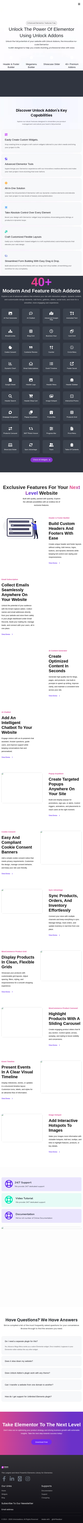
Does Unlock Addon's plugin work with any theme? (27, 1373)
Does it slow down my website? (19, 1361)
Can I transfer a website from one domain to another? (29, 1385)
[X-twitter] (19, 1478)
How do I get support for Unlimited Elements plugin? (28, 1396)
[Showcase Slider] (51, 57)
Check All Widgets (40, 460)
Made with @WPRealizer (52, 1519)
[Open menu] (79, 4)
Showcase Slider (51, 64)
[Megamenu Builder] (31, 57)
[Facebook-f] (4, 1478)
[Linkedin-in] (11, 1478)
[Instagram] (27, 1478)
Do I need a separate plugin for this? (21, 1341)
